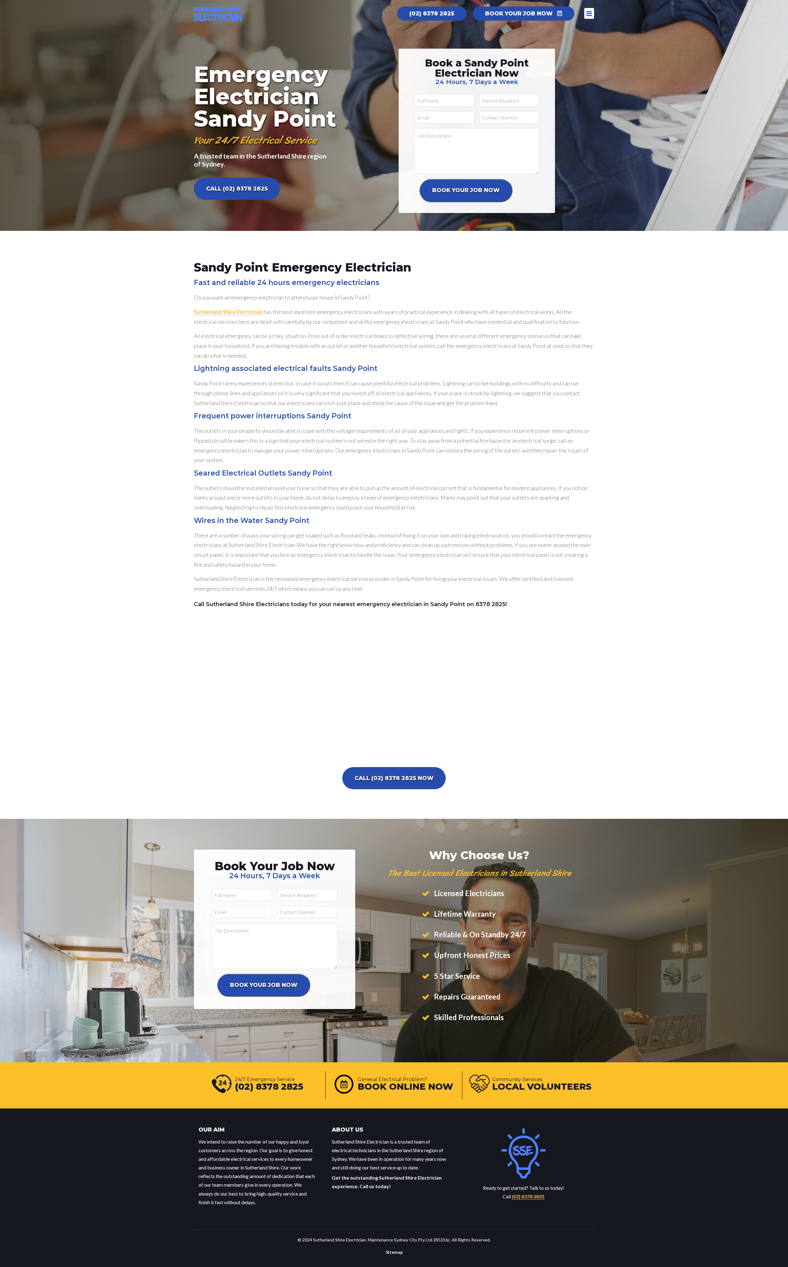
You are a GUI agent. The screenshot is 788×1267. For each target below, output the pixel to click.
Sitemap (394, 1252)
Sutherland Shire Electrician (228, 311)
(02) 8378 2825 (528, 1196)
